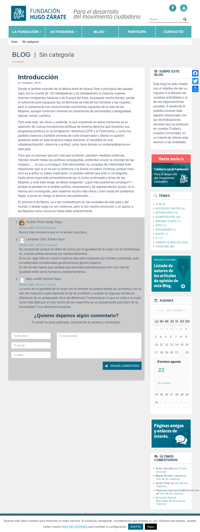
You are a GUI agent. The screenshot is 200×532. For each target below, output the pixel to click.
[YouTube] (183, 7)
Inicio (14, 41)
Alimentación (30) (167, 217)
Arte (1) (160, 225)
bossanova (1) (165, 229)
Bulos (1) (161, 233)
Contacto (173, 32)
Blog (99, 32)
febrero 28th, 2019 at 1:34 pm (37, 284)
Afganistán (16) (166, 212)
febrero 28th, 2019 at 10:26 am (38, 245)
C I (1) (159, 238)
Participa (137, 32)
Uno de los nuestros (168, 479)
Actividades (62, 32)
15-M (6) (160, 204)
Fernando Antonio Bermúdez (165, 499)
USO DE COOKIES (75, 527)
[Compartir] (195, 89)
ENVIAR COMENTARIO (124, 366)
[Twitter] (195, 81)
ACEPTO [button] (135, 526)
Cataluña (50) (164, 246)
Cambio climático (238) (171, 242)
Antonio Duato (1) (168, 221)
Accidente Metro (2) (170, 208)
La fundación (26, 32)
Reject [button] (150, 526)
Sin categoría (30, 41)
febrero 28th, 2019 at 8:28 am (37, 228)
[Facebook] (173, 7)
